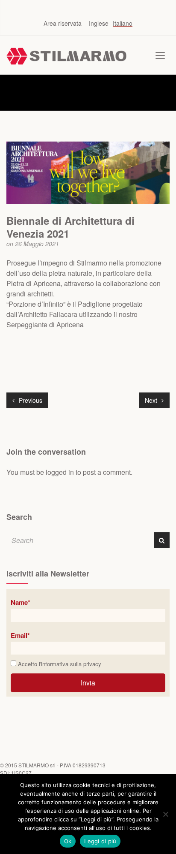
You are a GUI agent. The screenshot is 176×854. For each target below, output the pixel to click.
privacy (92, 664)
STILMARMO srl (37, 765)
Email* (20, 635)
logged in (60, 472)
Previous (29, 400)
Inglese (99, 23)
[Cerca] (162, 540)
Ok (68, 841)
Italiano (122, 23)
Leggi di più (100, 841)
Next (152, 400)
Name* (20, 602)
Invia (88, 683)
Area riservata (63, 23)
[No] (165, 814)
